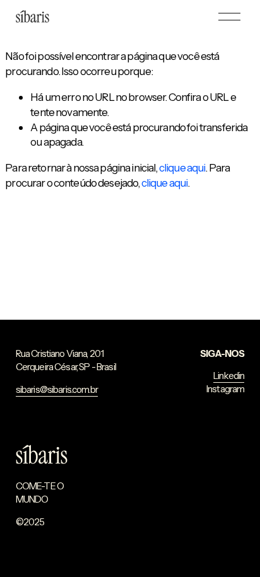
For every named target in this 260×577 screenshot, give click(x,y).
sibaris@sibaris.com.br (57, 389)
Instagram (225, 389)
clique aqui (182, 167)
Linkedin (228, 376)
